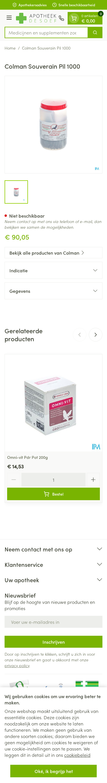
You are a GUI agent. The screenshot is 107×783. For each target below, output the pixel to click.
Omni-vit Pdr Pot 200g (27, 457)
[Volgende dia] (95, 335)
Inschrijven (54, 642)
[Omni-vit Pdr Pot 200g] (53, 402)
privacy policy (17, 665)
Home (10, 48)
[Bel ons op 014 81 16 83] (61, 18)
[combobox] (46, 32)
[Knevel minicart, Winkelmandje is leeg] (74, 18)
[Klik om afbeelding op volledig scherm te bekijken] (53, 124)
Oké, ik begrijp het (54, 771)
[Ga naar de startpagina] (36, 18)
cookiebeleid (77, 755)
